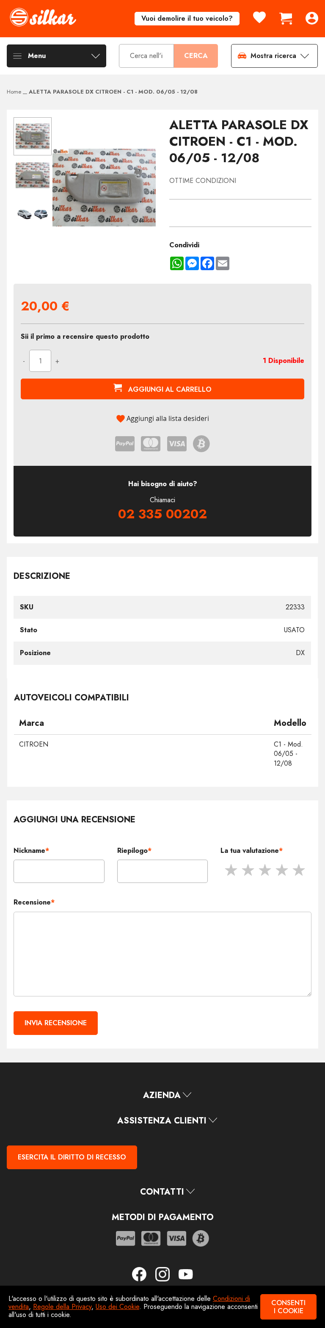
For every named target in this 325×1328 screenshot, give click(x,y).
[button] (33, 174)
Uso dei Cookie (117, 1306)
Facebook (142, 1274)
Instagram (165, 1274)
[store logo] (43, 17)
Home (14, 92)
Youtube (186, 1274)
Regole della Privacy (62, 1306)
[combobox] (146, 56)
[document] (162, 1307)
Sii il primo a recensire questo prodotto (85, 336)
